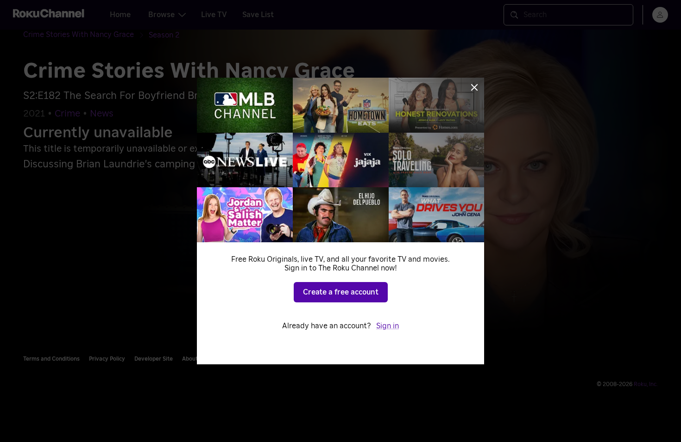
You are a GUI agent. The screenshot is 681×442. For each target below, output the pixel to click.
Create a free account (340, 292)
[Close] (474, 87)
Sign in (387, 326)
